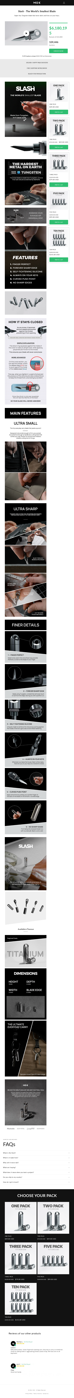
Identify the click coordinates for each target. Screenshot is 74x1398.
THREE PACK (53, 174)
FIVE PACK (52, 212)
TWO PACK (52, 139)
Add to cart (59, 112)
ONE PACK (52, 104)
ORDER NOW (58, 51)
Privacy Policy (29, 1393)
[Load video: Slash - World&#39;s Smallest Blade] (26, 33)
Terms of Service (38, 1393)
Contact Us (45, 1393)
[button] (37, 1153)
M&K (34, 1390)
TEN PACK (52, 249)
